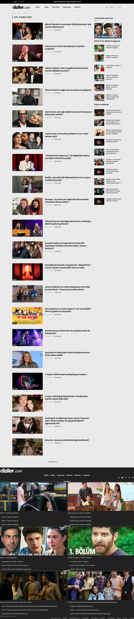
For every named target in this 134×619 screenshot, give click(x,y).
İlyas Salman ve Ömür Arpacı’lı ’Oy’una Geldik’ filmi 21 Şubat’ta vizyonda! (68, 310)
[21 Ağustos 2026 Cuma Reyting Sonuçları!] (99, 201)
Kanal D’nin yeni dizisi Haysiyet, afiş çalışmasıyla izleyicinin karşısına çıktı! (113, 181)
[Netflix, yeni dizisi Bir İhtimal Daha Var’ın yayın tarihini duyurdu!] (27, 184)
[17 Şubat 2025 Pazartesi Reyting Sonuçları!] (27, 381)
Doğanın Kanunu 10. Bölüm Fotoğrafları (81, 517)
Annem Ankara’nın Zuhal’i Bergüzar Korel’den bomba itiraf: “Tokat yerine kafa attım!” (67, 288)
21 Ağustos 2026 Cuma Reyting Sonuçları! (113, 200)
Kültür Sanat (17, 192)
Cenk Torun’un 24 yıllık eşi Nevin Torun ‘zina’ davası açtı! (67, 135)
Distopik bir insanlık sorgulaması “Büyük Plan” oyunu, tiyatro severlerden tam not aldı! (68, 266)
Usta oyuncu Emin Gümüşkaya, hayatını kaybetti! (65, 47)
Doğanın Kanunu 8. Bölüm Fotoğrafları (80, 524)
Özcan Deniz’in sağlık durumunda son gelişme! (68, 90)
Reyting (15, 389)
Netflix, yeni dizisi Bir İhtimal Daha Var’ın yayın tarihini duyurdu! (68, 178)
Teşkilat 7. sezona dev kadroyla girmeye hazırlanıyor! (113, 161)
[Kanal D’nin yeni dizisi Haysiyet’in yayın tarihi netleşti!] (99, 112)
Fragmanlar (67, 7)
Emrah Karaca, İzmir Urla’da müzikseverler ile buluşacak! (67, 332)
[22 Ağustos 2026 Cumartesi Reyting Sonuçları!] (99, 171)
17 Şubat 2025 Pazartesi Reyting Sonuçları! (66, 374)
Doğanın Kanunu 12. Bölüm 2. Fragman (112, 56)
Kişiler (46, 7)
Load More (51, 462)
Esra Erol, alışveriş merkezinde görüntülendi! (67, 440)
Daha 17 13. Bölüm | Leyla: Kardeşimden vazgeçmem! (112, 97)
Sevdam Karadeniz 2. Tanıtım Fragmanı (113, 47)
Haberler (77, 7)
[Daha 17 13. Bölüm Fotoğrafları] (33, 496)
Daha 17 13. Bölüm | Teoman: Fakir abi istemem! (112, 77)
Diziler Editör (57, 30)
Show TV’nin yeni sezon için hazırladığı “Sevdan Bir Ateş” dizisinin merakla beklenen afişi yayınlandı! (114, 132)
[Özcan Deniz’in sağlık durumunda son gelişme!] (27, 96)
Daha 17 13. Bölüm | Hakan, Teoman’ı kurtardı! (112, 87)
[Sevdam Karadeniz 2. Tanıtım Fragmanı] (99, 48)
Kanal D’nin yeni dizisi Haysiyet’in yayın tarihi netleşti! (113, 112)
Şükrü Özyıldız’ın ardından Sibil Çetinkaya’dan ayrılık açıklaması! (68, 25)
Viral (14, 170)
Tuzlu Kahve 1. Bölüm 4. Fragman (113, 66)
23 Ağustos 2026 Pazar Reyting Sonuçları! (113, 141)
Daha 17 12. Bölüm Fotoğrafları (10, 517)
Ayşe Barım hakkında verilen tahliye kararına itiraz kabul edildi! (67, 353)
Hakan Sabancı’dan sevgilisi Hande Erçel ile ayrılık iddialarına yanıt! (66, 69)
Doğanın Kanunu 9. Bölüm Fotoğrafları (80, 521)
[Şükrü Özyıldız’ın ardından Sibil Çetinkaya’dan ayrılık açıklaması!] (27, 31)
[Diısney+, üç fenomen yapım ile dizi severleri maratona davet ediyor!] (27, 206)
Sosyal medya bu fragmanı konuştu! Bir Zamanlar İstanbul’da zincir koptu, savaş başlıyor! (65, 246)
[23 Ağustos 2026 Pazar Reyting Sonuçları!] (99, 142)
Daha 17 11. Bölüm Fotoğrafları (10, 521)
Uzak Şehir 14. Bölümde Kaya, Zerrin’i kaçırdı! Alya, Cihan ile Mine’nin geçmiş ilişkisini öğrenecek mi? (67, 421)
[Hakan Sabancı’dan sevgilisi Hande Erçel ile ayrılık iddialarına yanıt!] (27, 75)
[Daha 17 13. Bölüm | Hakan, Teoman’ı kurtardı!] (99, 87)
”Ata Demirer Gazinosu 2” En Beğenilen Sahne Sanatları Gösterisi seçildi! (67, 157)
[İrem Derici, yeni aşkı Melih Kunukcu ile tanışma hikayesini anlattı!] (27, 118)
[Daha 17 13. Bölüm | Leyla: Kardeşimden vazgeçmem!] (99, 97)
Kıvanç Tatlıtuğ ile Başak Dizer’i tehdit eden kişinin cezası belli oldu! (66, 397)
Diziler (38, 7)
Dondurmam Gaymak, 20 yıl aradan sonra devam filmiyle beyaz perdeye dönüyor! (113, 122)
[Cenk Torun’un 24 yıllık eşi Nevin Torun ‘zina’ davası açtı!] (27, 140)
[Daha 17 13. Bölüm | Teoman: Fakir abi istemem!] (99, 77)
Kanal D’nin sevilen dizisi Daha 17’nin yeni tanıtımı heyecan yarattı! (113, 191)
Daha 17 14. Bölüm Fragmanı (107, 41)
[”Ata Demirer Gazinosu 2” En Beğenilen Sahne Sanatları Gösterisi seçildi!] (27, 162)
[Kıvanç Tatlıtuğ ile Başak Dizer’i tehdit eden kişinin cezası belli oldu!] (27, 403)
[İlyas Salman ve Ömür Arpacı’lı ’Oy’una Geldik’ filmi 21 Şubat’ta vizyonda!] (27, 315)
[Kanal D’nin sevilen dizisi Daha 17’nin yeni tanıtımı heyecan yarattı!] (99, 191)
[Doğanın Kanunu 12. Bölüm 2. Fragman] (99, 58)
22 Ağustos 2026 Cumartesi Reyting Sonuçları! (112, 171)
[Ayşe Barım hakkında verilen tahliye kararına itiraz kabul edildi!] (27, 359)
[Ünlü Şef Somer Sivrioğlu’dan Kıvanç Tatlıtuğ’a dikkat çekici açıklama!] (27, 228)
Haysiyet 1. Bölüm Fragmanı (77, 569)
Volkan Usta (57, 183)
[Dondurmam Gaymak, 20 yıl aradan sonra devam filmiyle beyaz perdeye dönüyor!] (99, 122)
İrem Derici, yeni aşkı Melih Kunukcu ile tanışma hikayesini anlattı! (68, 113)
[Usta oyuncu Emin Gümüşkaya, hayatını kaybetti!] (27, 53)
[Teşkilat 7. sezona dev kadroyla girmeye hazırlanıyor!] (99, 161)
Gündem (15, 39)
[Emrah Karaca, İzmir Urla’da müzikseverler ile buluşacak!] (27, 337)
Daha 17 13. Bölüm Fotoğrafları (9, 513)
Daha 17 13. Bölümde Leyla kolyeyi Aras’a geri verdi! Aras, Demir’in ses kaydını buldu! (112, 151)
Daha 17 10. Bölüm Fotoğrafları (10, 524)
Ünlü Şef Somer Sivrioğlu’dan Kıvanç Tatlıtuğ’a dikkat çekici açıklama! (68, 222)
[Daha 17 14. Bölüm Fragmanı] (108, 31)
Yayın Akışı (55, 7)
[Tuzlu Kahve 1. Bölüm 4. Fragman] (99, 67)
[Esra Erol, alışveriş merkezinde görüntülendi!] (27, 447)
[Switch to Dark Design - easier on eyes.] (107, 7)
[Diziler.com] (21, 7)
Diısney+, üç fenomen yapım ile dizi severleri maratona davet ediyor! (67, 200)
